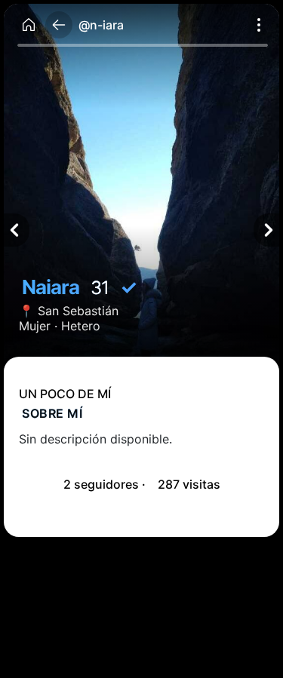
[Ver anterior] (16, 230)
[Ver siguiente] (266, 230)
